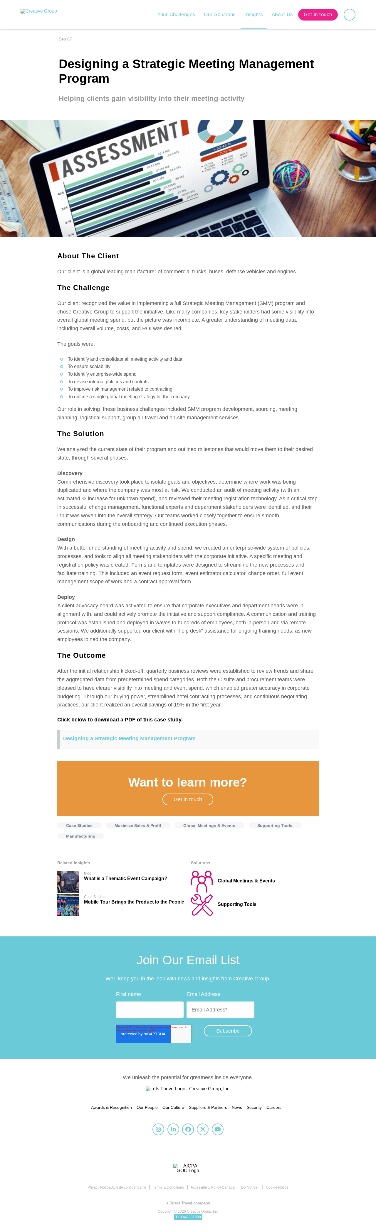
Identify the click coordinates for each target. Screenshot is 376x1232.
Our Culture (173, 1107)
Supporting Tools (274, 825)
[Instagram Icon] (158, 1129)
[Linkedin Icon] (371, 243)
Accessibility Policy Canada (213, 1187)
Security (254, 1107)
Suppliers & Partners (208, 1107)
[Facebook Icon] (371, 260)
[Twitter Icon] (371, 252)
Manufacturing (80, 836)
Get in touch (188, 799)
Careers (273, 1107)
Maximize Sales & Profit (138, 825)
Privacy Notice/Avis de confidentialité (117, 1187)
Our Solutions (220, 14)
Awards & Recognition (111, 1107)
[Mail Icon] (371, 269)
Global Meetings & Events (209, 825)
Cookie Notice (277, 1187)
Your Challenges (176, 14)
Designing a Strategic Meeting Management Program (129, 738)
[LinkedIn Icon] (173, 1129)
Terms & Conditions (168, 1187)
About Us (282, 14)
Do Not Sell (250, 1187)
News (237, 1107)
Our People (147, 1107)
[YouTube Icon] (218, 1129)
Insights (253, 14)
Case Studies (79, 825)
